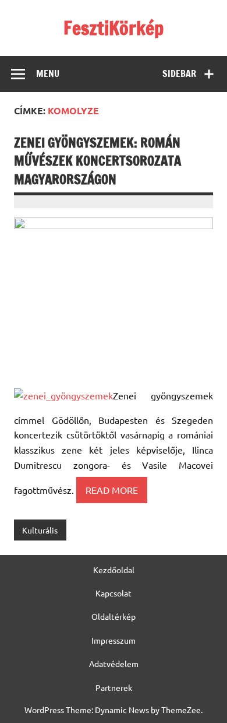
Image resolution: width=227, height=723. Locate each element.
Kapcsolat (113, 593)
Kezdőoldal (113, 570)
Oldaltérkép (113, 616)
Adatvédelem (114, 663)
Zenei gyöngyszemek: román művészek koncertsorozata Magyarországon (97, 161)
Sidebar (179, 73)
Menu (47, 73)
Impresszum (113, 640)
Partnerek (113, 687)
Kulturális (40, 530)
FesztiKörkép (113, 28)
